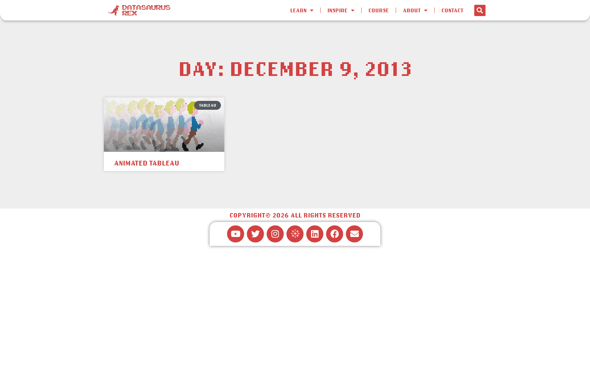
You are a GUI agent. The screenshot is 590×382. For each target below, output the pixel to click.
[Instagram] (275, 233)
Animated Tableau (146, 163)
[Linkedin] (314, 233)
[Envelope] (354, 233)
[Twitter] (255, 233)
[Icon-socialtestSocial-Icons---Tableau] (295, 233)
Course (378, 10)
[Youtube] (235, 233)
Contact (452, 10)
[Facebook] (334, 233)
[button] (480, 10)
